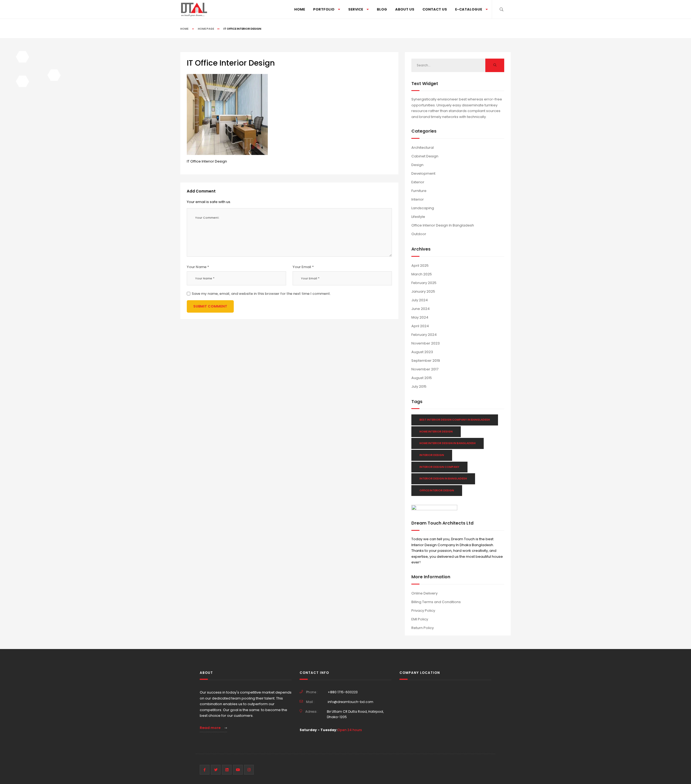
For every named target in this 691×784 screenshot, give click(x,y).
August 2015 (421, 377)
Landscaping (422, 208)
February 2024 (424, 334)
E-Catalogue (468, 9)
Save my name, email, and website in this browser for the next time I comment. (261, 293)
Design (417, 164)
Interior (417, 199)
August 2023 (422, 351)
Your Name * (198, 266)
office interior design (436, 490)
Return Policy (422, 627)
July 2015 (418, 386)
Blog (382, 9)
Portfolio (323, 9)
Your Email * (303, 266)
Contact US (434, 9)
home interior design (436, 432)
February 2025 (423, 282)
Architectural (422, 147)
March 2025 (421, 274)
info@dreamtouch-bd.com (350, 701)
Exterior (417, 182)
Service (355, 9)
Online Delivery (424, 593)
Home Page (206, 29)
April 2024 (420, 326)
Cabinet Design (424, 156)
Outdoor (418, 233)
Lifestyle (418, 216)
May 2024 (419, 317)
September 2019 (425, 360)
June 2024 (420, 308)
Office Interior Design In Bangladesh (442, 225)
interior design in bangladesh (443, 479)
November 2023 (425, 343)
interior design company (439, 467)
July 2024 (419, 300)
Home (299, 9)
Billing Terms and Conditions (436, 601)
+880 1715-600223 (343, 692)
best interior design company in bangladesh (454, 420)
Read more (210, 727)
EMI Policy (419, 619)
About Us (404, 9)
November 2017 (424, 369)
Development (423, 173)
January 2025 (423, 291)
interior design (431, 455)
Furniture (418, 190)
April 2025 (420, 265)
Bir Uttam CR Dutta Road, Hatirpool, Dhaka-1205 (355, 714)
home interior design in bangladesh (447, 443)
